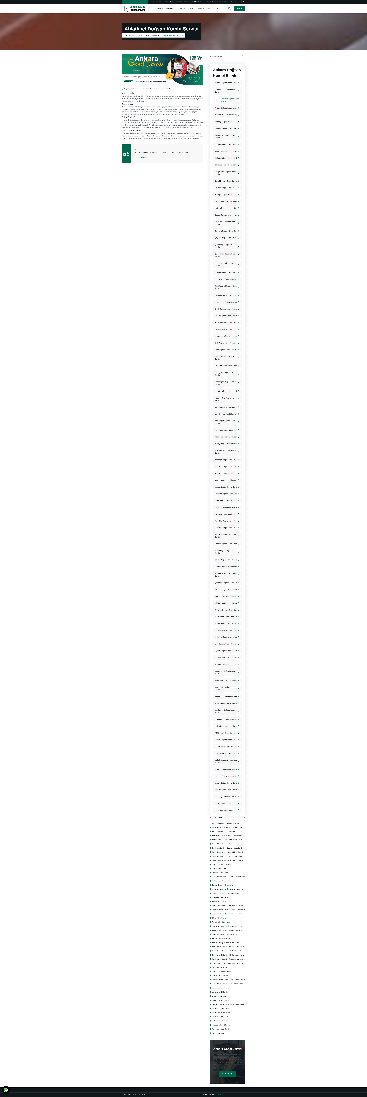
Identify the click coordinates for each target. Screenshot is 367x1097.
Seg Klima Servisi (218, 914)
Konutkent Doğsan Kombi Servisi (227, 467)
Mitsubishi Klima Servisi (220, 897)
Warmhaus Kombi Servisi (221, 1029)
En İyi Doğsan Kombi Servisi (226, 803)
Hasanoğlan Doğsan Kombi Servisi (225, 383)
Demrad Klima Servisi (219, 869)
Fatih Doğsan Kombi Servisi (225, 350)
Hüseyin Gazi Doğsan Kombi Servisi (226, 399)
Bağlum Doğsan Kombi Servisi (226, 165)
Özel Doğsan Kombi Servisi (225, 797)
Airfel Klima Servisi (218, 836)
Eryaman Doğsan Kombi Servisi (227, 322)
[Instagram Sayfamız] (239, 1)
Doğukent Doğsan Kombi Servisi (227, 279)
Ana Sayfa (160, 8)
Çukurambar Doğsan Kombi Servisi (225, 255)
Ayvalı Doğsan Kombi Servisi (226, 151)
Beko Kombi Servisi (237, 955)
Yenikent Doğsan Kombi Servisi (227, 696)
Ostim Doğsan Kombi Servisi (226, 507)
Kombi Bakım (154, 89)
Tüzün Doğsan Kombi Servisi (226, 623)
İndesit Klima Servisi (235, 889)
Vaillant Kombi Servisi (219, 1021)
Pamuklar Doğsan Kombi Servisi (227, 521)
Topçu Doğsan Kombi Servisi (226, 596)
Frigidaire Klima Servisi (237, 877)
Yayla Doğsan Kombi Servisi (225, 680)
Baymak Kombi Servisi (220, 955)
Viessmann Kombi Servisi (221, 1025)
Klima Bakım (239, 827)
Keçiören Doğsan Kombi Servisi (227, 437)
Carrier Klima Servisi (236, 856)
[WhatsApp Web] (231, 1)
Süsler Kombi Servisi (236, 1004)
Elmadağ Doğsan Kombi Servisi (227, 295)
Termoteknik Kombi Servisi (221, 1013)
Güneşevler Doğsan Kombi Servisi (225, 374)
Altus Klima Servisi (235, 840)
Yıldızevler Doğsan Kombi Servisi (227, 703)
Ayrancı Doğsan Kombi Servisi (226, 144)
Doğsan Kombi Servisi (132, 89)
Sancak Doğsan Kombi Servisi (226, 544)
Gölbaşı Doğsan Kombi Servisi (226, 366)
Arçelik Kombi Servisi (236, 947)
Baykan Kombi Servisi (237, 951)
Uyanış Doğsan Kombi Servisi (226, 651)
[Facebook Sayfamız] (235, 1)
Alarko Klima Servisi (235, 836)
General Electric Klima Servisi (222, 885)
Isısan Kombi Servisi (236, 984)
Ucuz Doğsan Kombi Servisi (225, 746)
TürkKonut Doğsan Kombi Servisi (227, 617)
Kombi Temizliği (166, 89)
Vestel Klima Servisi (236, 930)
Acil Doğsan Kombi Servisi (225, 726)
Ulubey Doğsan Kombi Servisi (226, 637)
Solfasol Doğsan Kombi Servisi (226, 567)
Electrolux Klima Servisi (220, 873)
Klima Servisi (216, 827)
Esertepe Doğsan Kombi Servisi (227, 329)
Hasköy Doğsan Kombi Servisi (226, 391)
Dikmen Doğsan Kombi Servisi (226, 272)
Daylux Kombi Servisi (219, 967)
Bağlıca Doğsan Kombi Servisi (226, 158)
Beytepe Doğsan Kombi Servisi (227, 195)
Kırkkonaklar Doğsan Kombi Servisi (225, 452)
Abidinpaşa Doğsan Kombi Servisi (225, 91)
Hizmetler (170, 8)
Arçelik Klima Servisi (219, 844)
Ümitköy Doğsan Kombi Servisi (226, 657)
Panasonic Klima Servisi (220, 901)
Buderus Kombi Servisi (237, 959)
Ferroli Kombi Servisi (219, 984)
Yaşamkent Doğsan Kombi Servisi (225, 672)
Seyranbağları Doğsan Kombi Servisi (226, 552)
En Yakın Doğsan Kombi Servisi (227, 810)
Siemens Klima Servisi (235, 914)
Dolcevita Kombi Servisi (220, 980)
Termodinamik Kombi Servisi (222, 1008)
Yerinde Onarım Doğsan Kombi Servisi (227, 761)
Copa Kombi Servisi (219, 963)
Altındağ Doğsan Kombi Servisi (227, 122)
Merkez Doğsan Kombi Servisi (226, 783)
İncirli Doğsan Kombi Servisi (225, 414)
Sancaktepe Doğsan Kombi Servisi (225, 536)
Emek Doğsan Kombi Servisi (226, 309)
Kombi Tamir (145, 89)
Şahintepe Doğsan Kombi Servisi (227, 583)
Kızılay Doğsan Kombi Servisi (226, 444)
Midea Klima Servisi (233, 893)
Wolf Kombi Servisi (218, 1033)
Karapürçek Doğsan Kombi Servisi (225, 422)
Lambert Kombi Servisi (220, 992)
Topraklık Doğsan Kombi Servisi (227, 610)
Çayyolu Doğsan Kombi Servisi (226, 238)
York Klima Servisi (218, 934)
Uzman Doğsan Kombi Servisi (226, 740)
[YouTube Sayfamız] (243, 1)
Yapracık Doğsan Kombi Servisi (227, 664)
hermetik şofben (233, 823)
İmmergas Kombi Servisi (220, 988)
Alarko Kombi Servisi (219, 947)
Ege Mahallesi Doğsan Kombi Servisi (226, 287)
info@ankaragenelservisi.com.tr (218, 1)
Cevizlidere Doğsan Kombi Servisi (225, 223)
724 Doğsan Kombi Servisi (225, 733)
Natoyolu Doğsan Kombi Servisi (227, 494)
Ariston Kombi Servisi (219, 951)
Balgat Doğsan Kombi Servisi (226, 181)
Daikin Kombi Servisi (235, 963)
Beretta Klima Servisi (235, 852)
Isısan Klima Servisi (219, 889)
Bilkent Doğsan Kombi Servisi (226, 201)
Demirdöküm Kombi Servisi (221, 971)
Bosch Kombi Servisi (219, 959)
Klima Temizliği (217, 831)
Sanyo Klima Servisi (238, 910)
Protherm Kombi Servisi (220, 1000)
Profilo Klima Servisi (219, 906)
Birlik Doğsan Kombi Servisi (225, 208)
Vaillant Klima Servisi (219, 930)
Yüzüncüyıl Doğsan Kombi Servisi (225, 711)
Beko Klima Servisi (218, 852)
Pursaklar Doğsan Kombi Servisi (227, 528)
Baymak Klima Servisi (235, 848)
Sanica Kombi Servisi (219, 1004)
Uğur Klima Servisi (236, 926)
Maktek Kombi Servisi (219, 996)
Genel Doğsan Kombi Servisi (226, 776)
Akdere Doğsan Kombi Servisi (226, 108)
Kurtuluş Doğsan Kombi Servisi (227, 473)
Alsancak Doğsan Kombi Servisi (227, 115)
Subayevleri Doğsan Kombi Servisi (225, 575)
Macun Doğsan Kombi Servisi (226, 480)
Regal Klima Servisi (236, 906)
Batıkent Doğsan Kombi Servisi (227, 188)
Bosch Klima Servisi (219, 856)
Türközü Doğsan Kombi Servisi (226, 603)
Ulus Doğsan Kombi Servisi (225, 644)
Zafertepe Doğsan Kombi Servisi (227, 719)
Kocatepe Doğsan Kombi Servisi (227, 460)
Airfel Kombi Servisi (233, 943)
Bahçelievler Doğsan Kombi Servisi (225, 173)
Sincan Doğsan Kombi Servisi (226, 560)
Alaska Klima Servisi (219, 840)
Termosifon (212, 8)
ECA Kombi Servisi (238, 980)
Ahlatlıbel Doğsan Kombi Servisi (230, 100)
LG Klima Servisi (218, 893)
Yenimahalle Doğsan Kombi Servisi (225, 688)
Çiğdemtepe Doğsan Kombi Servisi (225, 246)
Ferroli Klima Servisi (219, 877)
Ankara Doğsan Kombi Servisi (149, 35)
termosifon (221, 823)
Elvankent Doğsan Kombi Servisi (227, 302)
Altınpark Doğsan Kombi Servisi (227, 128)
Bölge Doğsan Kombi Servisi (226, 769)
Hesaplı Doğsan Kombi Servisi (226, 753)
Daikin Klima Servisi (235, 860)
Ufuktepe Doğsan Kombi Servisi (227, 630)
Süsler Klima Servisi (219, 918)
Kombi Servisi (232, 934)
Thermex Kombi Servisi (220, 1017)
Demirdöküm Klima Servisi (221, 864)
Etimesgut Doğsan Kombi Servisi (227, 336)
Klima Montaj (230, 831)
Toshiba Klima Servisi (219, 926)
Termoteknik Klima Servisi (221, 922)
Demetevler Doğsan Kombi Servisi (225, 264)
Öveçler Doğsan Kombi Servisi (226, 514)
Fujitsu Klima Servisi (219, 881)
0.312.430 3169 (198, 1)
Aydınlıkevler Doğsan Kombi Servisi (225, 136)
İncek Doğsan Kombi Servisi (225, 407)
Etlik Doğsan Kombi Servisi (225, 343)
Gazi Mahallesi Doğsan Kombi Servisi (226, 358)
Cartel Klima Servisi (219, 860)
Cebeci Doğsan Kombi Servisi (226, 215)
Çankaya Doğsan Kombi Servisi (227, 231)
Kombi (181, 8)
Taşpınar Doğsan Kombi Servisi (227, 590)
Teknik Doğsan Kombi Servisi (226, 790)
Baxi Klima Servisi (218, 848)
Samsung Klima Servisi (220, 910)
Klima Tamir (228, 827)
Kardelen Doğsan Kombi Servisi (227, 430)
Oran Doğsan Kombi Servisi (225, 501)
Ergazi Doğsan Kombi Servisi (226, 316)
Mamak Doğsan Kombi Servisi (226, 487)
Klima (190, 8)
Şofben (200, 8)
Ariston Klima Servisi (236, 844)
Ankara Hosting (219, 1094)
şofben (212, 823)
